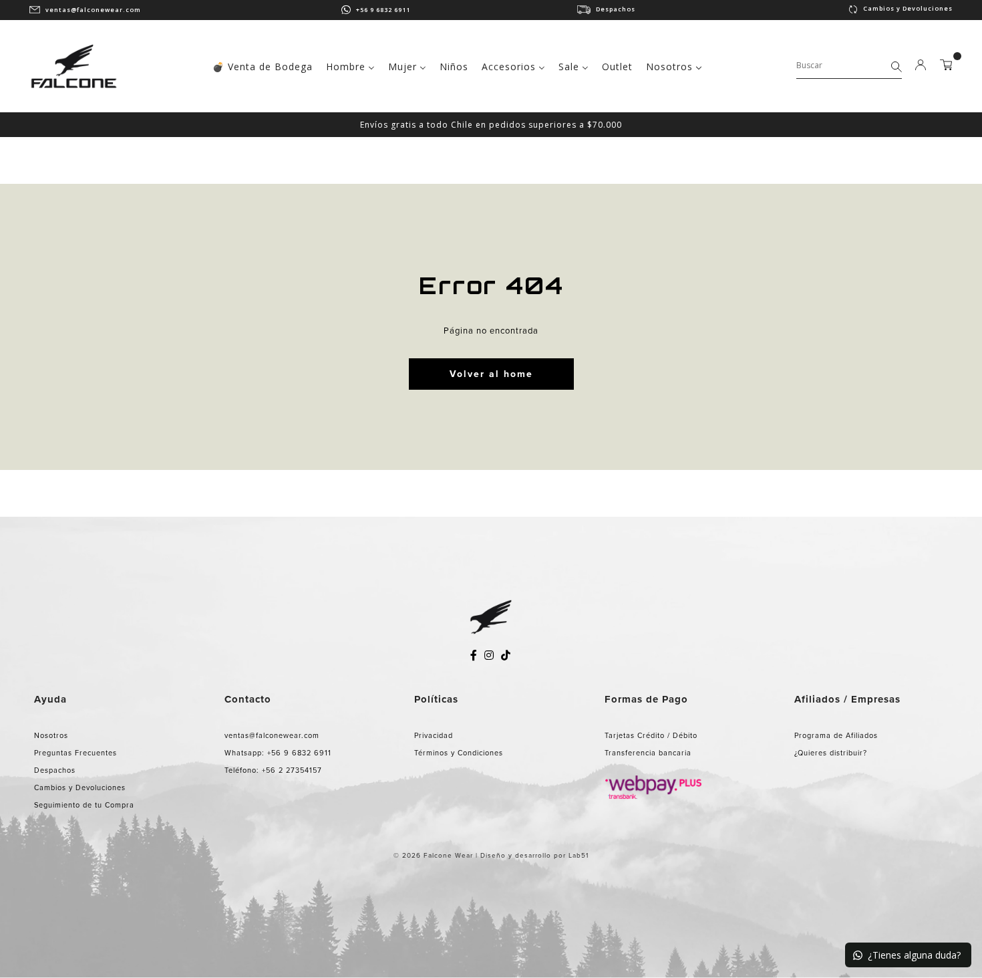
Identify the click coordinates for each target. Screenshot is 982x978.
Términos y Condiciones (458, 752)
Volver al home (491, 374)
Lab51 (578, 855)
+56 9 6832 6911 (383, 9)
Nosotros (51, 735)
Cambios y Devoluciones (908, 8)
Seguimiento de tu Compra (84, 805)
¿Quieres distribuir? (830, 752)
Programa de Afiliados (836, 735)
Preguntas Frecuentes (75, 752)
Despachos (615, 9)
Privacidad (433, 735)
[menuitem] (262, 65)
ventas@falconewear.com (93, 9)
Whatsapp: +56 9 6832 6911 (277, 752)
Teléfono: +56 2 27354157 (273, 770)
